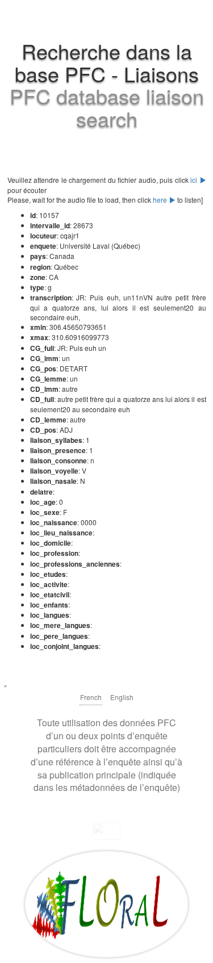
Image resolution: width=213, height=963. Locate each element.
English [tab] (121, 697)
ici (194, 180)
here (161, 199)
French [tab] (91, 697)
